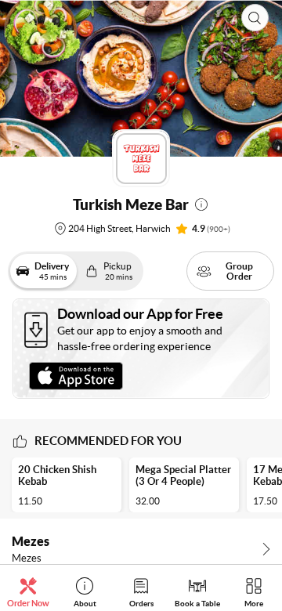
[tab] (28, 592)
